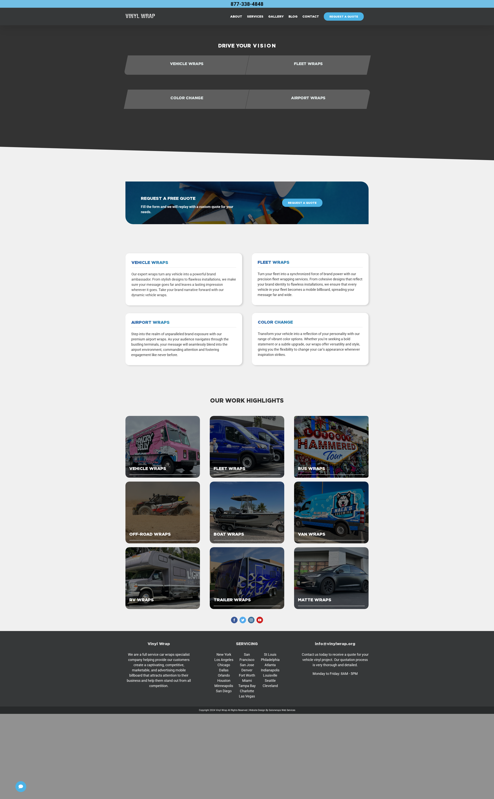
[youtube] (259, 620)
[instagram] (251, 620)
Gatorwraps (275, 710)
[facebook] (234, 620)
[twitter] (242, 620)
